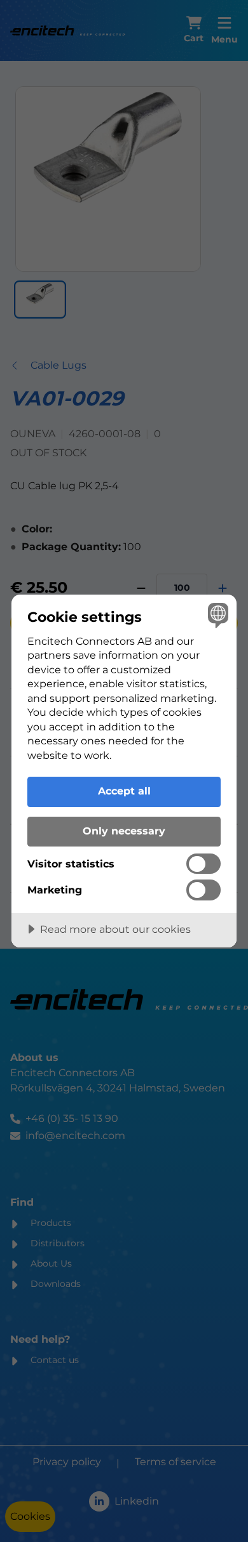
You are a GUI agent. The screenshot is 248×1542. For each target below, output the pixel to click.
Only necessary (124, 830)
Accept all (124, 790)
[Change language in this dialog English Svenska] (216, 615)
